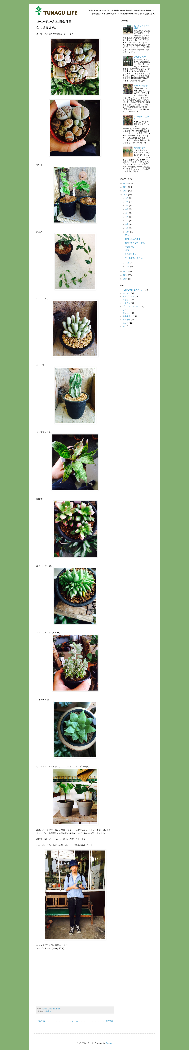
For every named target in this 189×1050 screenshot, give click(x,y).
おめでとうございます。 (135, 243)
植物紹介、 (48, 1011)
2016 (125, 195)
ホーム (75, 1021)
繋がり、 (126, 313)
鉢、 (124, 326)
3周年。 (128, 250)
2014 (125, 187)
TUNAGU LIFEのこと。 (133, 290)
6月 (127, 217)
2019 (125, 279)
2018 (125, 275)
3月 (127, 205)
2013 (125, 183)
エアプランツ (128, 296)
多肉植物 (126, 319)
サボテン (126, 303)
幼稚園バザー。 (140, 148)
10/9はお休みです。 (133, 239)
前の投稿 (109, 1021)
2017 (125, 271)
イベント (126, 293)
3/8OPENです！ (141, 57)
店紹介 (125, 323)
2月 (127, 202)
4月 (127, 209)
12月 (127, 266)
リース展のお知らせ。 (134, 258)
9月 (127, 228)
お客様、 (126, 300)
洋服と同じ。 (131, 247)
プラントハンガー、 (131, 306)
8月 (127, 224)
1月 (127, 198)
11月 (127, 263)
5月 (127, 213)
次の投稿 (41, 1021)
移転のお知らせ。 (141, 85)
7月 (127, 220)
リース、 (126, 310)
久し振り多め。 (131, 254)
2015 (125, 191)
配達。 (128, 235)
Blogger (109, 1043)
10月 (127, 232)
